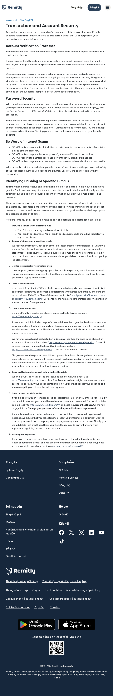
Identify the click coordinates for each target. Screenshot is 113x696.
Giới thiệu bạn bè (16, 556)
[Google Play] (36, 624)
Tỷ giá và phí (13, 514)
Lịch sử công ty (15, 470)
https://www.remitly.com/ (27, 316)
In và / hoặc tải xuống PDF (19, 20)
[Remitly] (12, 7)
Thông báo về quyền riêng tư (23, 590)
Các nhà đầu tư (15, 477)
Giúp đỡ (63, 514)
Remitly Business (68, 477)
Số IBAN (10, 548)
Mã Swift (11, 522)
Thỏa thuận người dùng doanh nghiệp (64, 581)
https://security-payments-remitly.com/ (71, 342)
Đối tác (10, 541)
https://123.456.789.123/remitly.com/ (32, 349)
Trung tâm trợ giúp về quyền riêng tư (68, 599)
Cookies (55, 607)
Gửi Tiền (64, 470)
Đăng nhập (77, 7)
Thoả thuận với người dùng (22, 581)
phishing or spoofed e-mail (67, 446)
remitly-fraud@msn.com (29, 299)
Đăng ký (94, 7)
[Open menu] (108, 7)
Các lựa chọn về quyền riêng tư (24, 599)
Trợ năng (39, 607)
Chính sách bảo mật (18, 607)
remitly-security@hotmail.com (88, 295)
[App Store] (76, 624)
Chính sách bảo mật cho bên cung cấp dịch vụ (72, 590)
